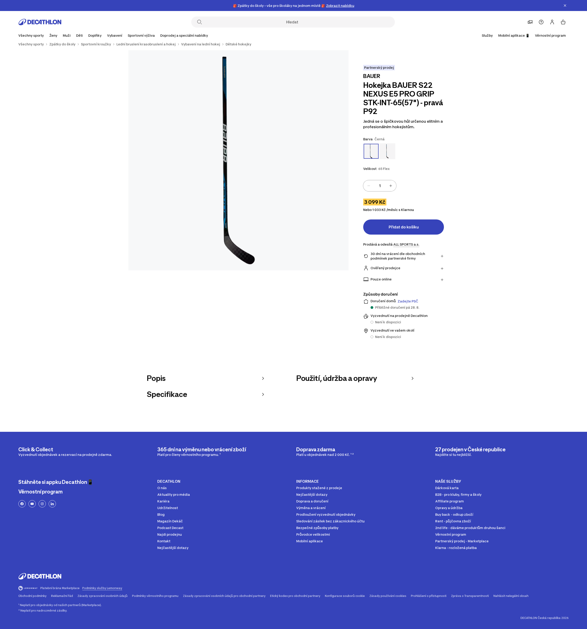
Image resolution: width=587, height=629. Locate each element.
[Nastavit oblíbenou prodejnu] (530, 22)
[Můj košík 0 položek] (563, 22)
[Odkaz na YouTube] (32, 503)
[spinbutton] (379, 185)
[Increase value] (390, 185)
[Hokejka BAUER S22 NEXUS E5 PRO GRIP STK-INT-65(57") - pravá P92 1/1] (238, 160)
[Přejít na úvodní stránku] (39, 22)
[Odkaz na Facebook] (22, 503)
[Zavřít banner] (565, 5)
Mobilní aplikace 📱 (513, 35)
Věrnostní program (550, 35)
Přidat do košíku (404, 227)
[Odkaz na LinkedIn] (52, 503)
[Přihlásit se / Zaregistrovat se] (552, 22)
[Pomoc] (541, 22)
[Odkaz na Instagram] (42, 503)
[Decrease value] (368, 185)
